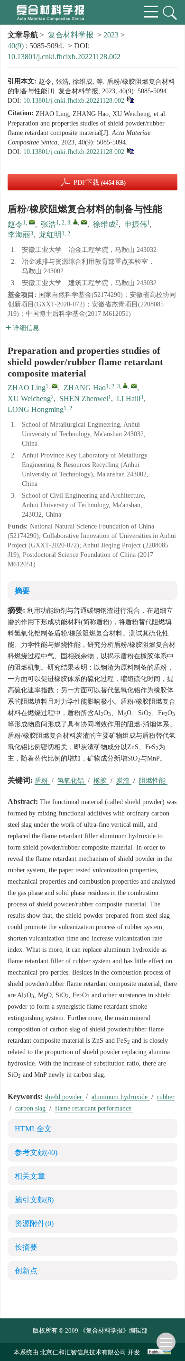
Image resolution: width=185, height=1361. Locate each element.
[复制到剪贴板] (130, 99)
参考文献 (36, 1152)
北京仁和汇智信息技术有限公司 (83, 1352)
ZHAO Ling (27, 388)
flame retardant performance (94, 1108)
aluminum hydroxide (120, 1097)
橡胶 (101, 780)
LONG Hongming (36, 409)
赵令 (15, 224)
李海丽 (19, 235)
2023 (111, 35)
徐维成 (104, 224)
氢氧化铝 (71, 780)
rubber (166, 1097)
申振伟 (135, 224)
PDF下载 (100, 182)
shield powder (64, 1097)
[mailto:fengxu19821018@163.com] (84, 222)
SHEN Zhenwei (83, 398)
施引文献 (34, 1200)
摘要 (22, 591)
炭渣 (123, 780)
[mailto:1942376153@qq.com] (31, 222)
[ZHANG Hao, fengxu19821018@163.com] (125, 385)
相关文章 (30, 1176)
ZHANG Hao (85, 388)
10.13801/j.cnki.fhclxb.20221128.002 (64, 57)
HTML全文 (33, 1129)
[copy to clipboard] (130, 150)
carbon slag (31, 1108)
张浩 (48, 224)
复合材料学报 (70, 35)
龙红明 (50, 235)
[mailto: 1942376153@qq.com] (54, 386)
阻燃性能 (153, 780)
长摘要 (26, 1247)
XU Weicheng (29, 398)
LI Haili (128, 398)
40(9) (17, 46)
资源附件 (34, 1223)
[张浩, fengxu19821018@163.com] (75, 221)
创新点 (26, 1271)
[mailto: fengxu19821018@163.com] (133, 386)
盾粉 (42, 780)
